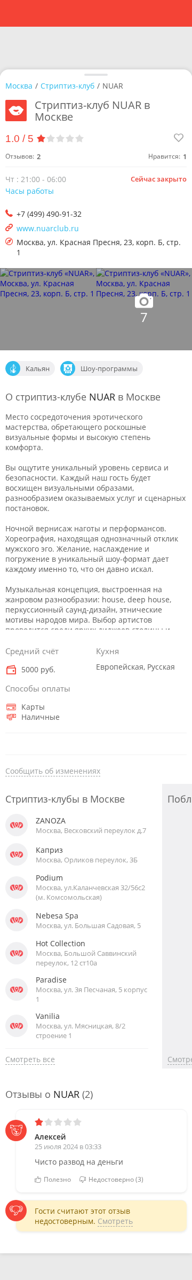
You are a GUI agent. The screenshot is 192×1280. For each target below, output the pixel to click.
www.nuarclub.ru (48, 228)
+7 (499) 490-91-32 (49, 214)
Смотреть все (30, 1059)
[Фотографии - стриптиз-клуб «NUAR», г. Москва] (48, 309)
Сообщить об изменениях (52, 771)
